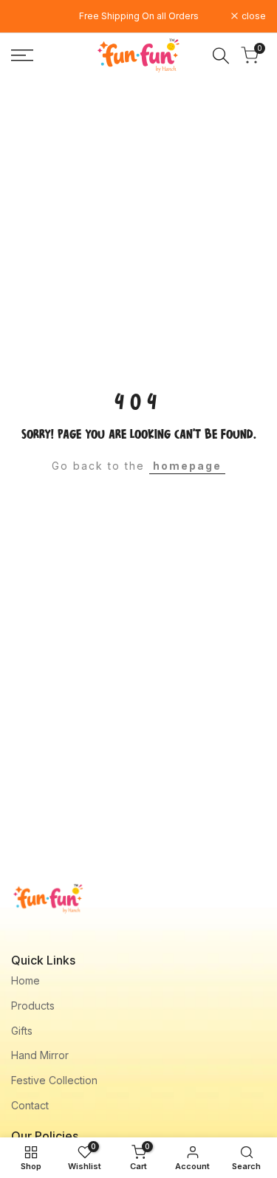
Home (25, 980)
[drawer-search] (221, 55)
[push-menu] (22, 55)
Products (33, 1005)
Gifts (22, 1030)
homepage (187, 465)
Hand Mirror (40, 1055)
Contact (30, 1105)
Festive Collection (54, 1080)
